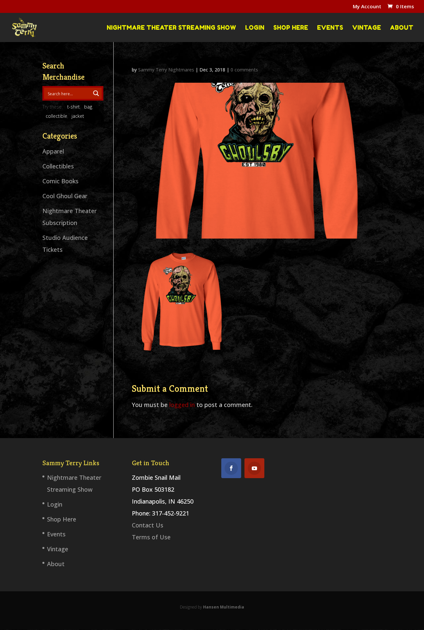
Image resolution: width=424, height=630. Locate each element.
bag (88, 107)
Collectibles (58, 166)
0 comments (244, 70)
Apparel (53, 151)
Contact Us (147, 525)
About (401, 27)
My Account (367, 7)
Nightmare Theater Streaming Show (171, 27)
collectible (56, 116)
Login (254, 27)
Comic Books (60, 181)
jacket (78, 116)
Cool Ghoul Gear (64, 196)
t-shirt (73, 107)
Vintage (366, 27)
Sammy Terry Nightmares (166, 70)
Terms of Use (151, 537)
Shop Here (290, 27)
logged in (182, 405)
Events (330, 27)
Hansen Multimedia (223, 607)
